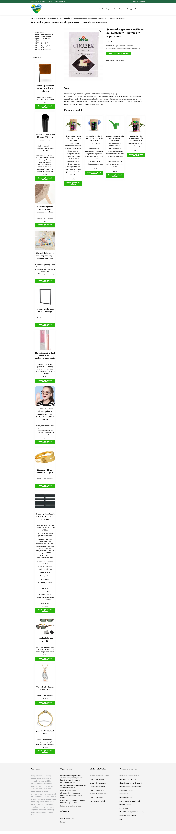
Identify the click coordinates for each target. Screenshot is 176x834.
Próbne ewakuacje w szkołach (71, 806)
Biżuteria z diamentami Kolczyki (130, 783)
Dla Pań (50, 1)
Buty (121, 819)
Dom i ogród (34, 1)
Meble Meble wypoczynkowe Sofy (131, 812)
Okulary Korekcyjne (97, 790)
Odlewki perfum (125, 805)
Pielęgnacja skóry (125, 797)
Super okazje (118, 9)
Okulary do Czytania (42, 48)
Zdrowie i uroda (124, 794)
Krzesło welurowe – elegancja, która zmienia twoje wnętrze (73, 786)
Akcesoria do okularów (98, 801)
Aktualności (142, 1)
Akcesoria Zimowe (126, 790)
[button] (100, 31)
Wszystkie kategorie (104, 9)
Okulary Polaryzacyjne (42, 38)
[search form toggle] (143, 9)
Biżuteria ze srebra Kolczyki (129, 776)
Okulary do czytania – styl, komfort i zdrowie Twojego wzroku (73, 802)
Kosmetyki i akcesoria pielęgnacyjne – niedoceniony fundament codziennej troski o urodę (71, 794)
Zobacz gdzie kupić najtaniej (118, 53)
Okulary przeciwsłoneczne (44, 34)
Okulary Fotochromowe (43, 36)
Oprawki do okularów (97, 787)
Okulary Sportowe (41, 40)
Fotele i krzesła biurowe (127, 815)
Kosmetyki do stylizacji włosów (130, 801)
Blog (134, 1)
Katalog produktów (60, 1)
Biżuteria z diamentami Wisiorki (130, 787)
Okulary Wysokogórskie (43, 46)
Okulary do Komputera (43, 50)
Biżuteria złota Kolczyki (127, 779)
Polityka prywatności (67, 818)
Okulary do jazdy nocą (42, 44)
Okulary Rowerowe (41, 42)
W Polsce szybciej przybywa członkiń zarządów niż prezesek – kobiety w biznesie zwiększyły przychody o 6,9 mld (72, 779)
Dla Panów (42, 1)
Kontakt (63, 822)
